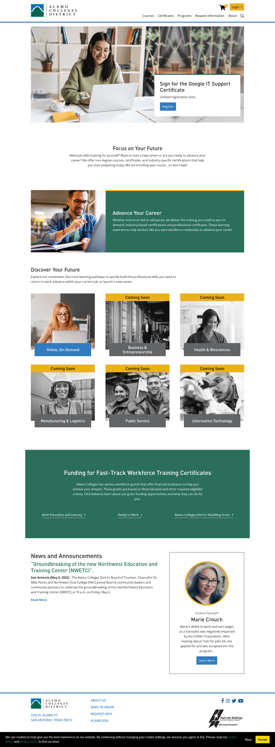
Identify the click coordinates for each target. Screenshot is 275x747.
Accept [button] (262, 739)
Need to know (102, 707)
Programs (185, 16)
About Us (98, 700)
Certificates (166, 16)
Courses (148, 16)
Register (168, 106)
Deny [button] (248, 739)
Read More (39, 600)
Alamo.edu (100, 721)
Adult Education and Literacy (62, 515)
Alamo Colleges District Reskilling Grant (202, 515)
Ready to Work (128, 515)
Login (236, 7)
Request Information (209, 16)
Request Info (101, 714)
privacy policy (29, 741)
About (232, 16)
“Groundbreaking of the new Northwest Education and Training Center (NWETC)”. (94, 567)
